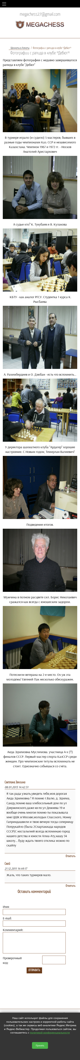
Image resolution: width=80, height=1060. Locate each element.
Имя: (6, 906)
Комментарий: (13, 930)
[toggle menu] (4, 3)
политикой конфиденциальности (50, 1032)
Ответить (70, 856)
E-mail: (7, 918)
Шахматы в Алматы (20, 48)
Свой (7, 863)
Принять (40, 1045)
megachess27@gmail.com (40, 14)
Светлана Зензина (15, 782)
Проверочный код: (12, 960)
